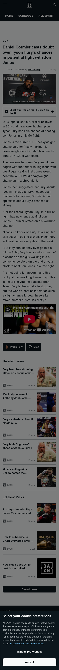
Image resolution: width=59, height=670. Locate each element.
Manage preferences (29, 651)
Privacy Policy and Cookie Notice (27, 643)
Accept (29, 662)
